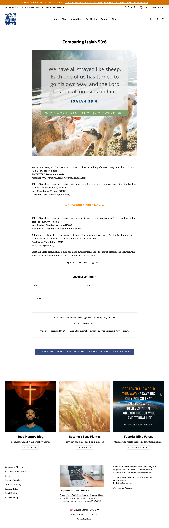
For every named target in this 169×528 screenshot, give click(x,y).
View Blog (30, 447)
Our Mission (91, 19)
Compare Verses (138, 447)
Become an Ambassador (53, 7)
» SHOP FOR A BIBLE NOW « (84, 205)
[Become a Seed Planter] (84, 406)
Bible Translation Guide (54, 251)
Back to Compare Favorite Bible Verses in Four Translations (86, 351)
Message (38, 298)
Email (89, 285)
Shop (64, 19)
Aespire (128, 488)
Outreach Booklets (13, 480)
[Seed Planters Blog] (30, 406)
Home (56, 19)
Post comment (84, 323)
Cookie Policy (11, 493)
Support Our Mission (14, 467)
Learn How (84, 447)
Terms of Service (115, 331)
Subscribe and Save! (31, 7)
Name (35, 285)
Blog (114, 19)
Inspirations (76, 19)
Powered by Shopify (84, 519)
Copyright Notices (13, 489)
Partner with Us (12, 7)
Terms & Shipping (13, 484)
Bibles (7, 476)
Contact (105, 19)
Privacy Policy (96, 331)
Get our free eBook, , (82, 495)
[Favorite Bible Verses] (138, 406)
